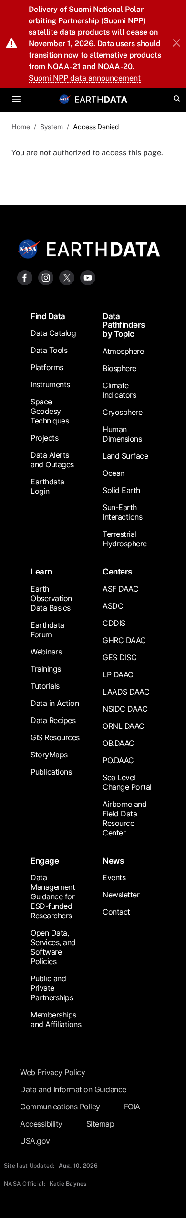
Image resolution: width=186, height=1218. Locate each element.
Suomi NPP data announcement (85, 77)
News (113, 861)
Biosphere (119, 368)
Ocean (113, 473)
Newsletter (121, 894)
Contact (116, 911)
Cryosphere (122, 412)
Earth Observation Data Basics (51, 598)
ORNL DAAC (124, 726)
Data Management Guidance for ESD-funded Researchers (53, 896)
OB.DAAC (118, 743)
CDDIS (114, 623)
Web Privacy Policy (52, 1072)
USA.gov (35, 1141)
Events (114, 877)
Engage (45, 861)
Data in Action (55, 703)
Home (20, 127)
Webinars (46, 651)
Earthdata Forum (47, 629)
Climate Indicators (119, 390)
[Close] (176, 43)
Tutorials (45, 686)
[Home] (101, 98)
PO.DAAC (118, 760)
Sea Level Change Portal (127, 782)
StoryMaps (49, 754)
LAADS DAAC (126, 691)
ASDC (113, 606)
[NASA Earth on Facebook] (24, 277)
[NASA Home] (65, 99)
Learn (41, 571)
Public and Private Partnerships (52, 988)
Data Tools (49, 350)
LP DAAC (118, 674)
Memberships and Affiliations (56, 1019)
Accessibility (41, 1123)
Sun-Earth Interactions (122, 512)
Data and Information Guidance (73, 1089)
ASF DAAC (120, 589)
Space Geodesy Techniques (50, 411)
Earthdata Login (47, 486)
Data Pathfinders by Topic (124, 325)
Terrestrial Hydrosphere (125, 538)
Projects (44, 438)
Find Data (48, 316)
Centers (117, 571)
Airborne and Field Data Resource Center (124, 818)
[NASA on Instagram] (45, 277)
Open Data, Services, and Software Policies (53, 947)
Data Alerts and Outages (52, 459)
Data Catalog (53, 333)
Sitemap (100, 1123)
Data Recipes (53, 720)
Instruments (50, 384)
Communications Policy (60, 1106)
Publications (51, 771)
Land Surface (125, 456)
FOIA (132, 1106)
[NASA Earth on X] (66, 277)
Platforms (47, 367)
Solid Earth (121, 490)
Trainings (46, 669)
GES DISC (119, 657)
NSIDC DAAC (125, 709)
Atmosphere (123, 351)
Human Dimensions (122, 433)
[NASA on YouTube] (87, 277)
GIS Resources (55, 737)
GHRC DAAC (124, 640)
